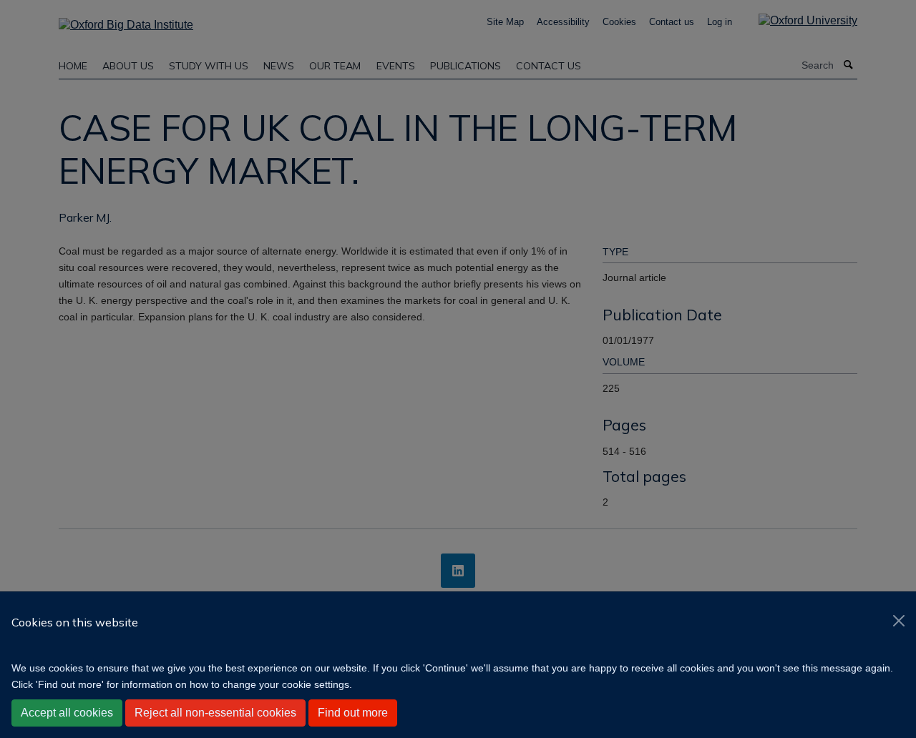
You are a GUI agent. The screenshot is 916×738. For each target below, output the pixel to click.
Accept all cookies (67, 713)
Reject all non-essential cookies (215, 713)
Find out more (353, 713)
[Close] (898, 620)
